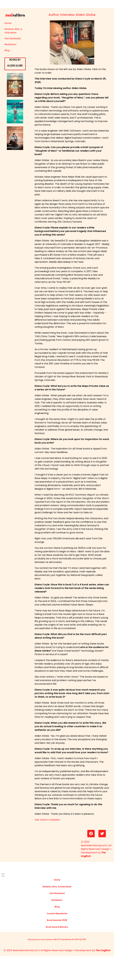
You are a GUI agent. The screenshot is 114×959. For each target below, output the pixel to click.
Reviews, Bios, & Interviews (13, 30)
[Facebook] (91, 833)
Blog (7, 50)
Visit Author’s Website (47, 819)
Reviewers (10, 44)
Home (7, 23)
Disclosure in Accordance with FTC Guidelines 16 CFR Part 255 (57, 939)
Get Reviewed (12, 38)
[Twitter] (102, 833)
